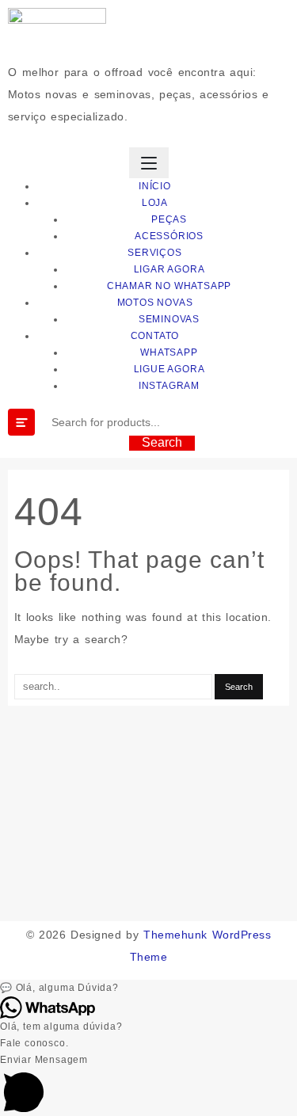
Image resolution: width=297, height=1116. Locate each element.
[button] (148, 988)
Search (162, 442)
